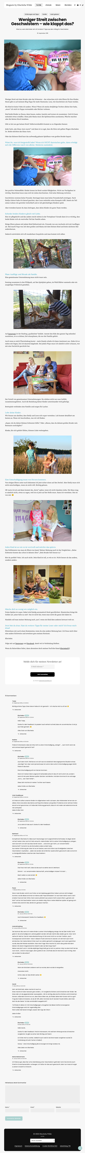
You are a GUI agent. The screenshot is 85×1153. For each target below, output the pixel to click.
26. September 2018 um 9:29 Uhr (20, 797)
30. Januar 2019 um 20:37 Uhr (25, 913)
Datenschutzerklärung (45, 680)
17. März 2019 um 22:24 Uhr (18, 986)
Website (58, 1107)
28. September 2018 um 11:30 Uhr (26, 821)
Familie (44, 14)
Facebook (30, 643)
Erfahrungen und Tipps (32, 14)
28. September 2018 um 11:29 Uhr (26, 758)
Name (7, 1107)
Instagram (12, 334)
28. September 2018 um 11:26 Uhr (26, 717)
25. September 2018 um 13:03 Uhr (20, 741)
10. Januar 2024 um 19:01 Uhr (19, 1058)
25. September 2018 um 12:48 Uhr (20, 703)
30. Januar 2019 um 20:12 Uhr (19, 928)
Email (33, 1107)
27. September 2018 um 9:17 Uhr (20, 835)
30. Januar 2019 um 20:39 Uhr (25, 964)
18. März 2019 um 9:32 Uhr (24, 1024)
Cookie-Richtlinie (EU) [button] (49, 1146)
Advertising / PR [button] (65, 1146)
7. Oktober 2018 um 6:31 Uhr (19, 890)
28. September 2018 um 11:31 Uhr (25, 864)
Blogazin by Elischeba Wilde (19, 5)
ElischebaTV (64, 648)
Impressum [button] (18, 1146)
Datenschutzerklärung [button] (32, 1146)
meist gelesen (54, 14)
